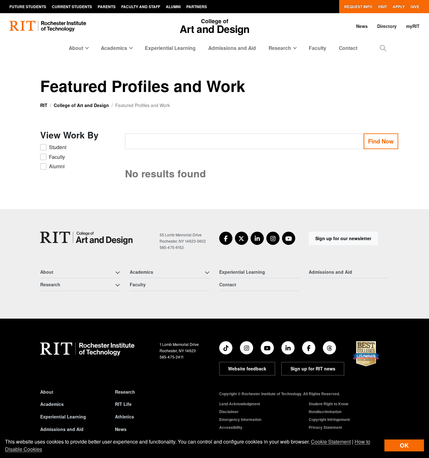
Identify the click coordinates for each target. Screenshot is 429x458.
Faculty (317, 47)
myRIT (413, 26)
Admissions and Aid (232, 47)
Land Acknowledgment (239, 404)
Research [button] (280, 47)
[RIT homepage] (47, 26)
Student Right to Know (328, 404)
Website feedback (247, 368)
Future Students (27, 6)
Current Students (72, 6)
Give (414, 6)
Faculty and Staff (140, 6)
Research (125, 392)
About (46, 392)
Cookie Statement (331, 441)
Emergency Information (240, 419)
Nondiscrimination (325, 411)
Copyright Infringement (329, 419)
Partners (196, 6)
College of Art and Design (81, 105)
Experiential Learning (170, 47)
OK (404, 445)
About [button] (76, 47)
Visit (382, 6)
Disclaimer (229, 411)
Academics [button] (114, 47)
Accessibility (230, 427)
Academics (52, 404)
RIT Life (123, 404)
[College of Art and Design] (86, 238)
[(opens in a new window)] (225, 238)
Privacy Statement (325, 427)
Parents (107, 6)
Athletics (124, 416)
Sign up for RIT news (313, 368)
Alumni (173, 6)
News (362, 26)
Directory (387, 26)
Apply (399, 6)
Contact (348, 47)
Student (57, 147)
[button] (383, 47)
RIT (43, 105)
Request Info (358, 6)
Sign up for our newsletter (343, 238)
